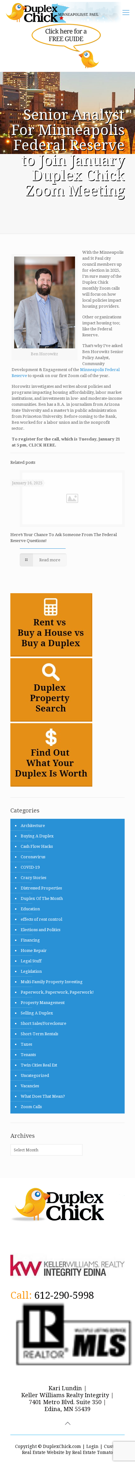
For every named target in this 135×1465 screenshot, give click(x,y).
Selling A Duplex (37, 1013)
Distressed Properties (41, 888)
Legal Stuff (31, 961)
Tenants (28, 1054)
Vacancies (30, 1086)
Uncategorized (35, 1075)
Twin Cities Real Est (39, 1065)
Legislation (31, 971)
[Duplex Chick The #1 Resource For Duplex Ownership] (66, 13)
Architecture (33, 825)
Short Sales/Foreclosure (43, 1023)
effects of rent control (41, 919)
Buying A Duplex (37, 836)
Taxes (26, 1044)
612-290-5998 (64, 1295)
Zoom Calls (31, 1106)
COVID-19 (30, 867)
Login (92, 1446)
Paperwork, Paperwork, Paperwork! (57, 992)
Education (30, 909)
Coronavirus (33, 856)
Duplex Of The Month (42, 898)
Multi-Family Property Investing (52, 981)
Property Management (43, 1002)
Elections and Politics (40, 929)
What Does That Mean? (43, 1096)
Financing (30, 940)
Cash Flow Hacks (37, 846)
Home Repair (34, 950)
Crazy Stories (33, 877)
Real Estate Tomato (92, 1452)
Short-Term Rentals (39, 1033)
